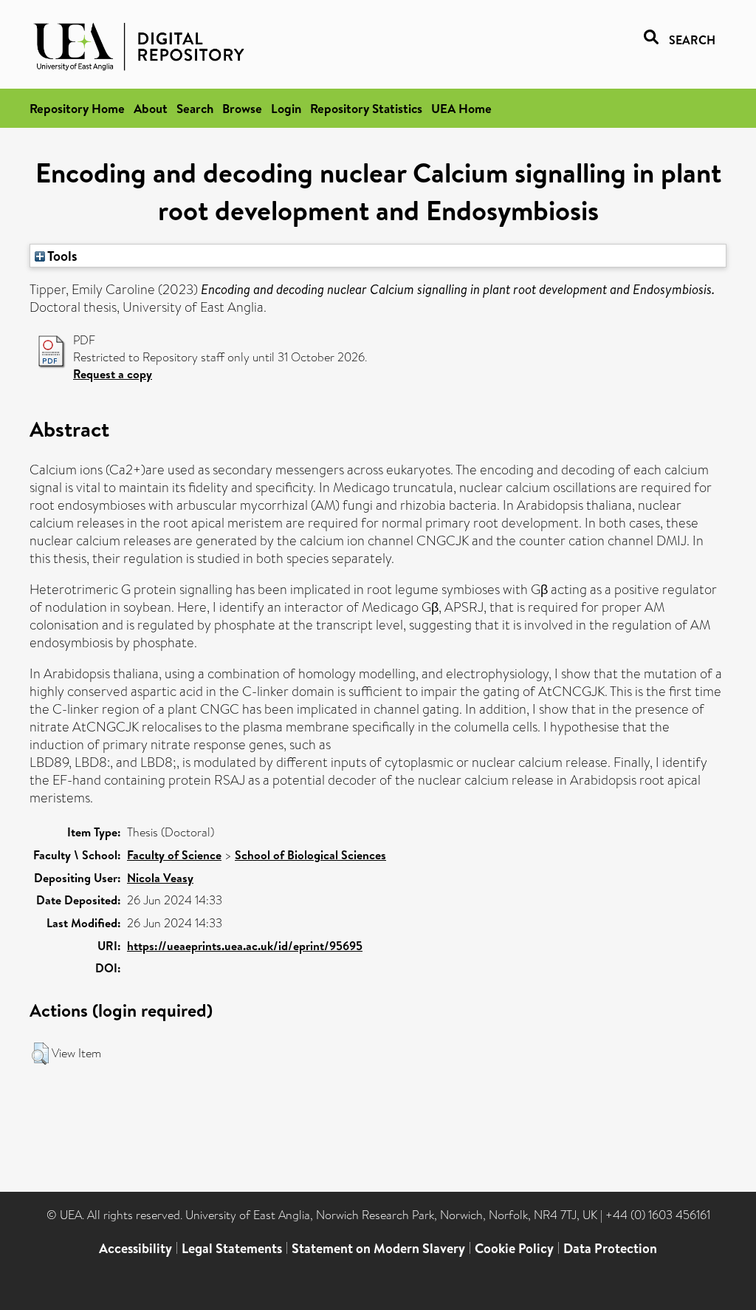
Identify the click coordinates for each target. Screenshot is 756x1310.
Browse (242, 108)
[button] (40, 1054)
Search (194, 108)
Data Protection (610, 1248)
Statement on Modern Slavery (378, 1248)
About (151, 108)
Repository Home (77, 108)
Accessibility (135, 1248)
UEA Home (461, 108)
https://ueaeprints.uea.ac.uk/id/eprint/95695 (244, 946)
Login (286, 108)
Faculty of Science (174, 855)
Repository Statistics (366, 108)
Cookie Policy (514, 1248)
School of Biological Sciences (310, 855)
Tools (61, 255)
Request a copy (112, 374)
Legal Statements (232, 1248)
